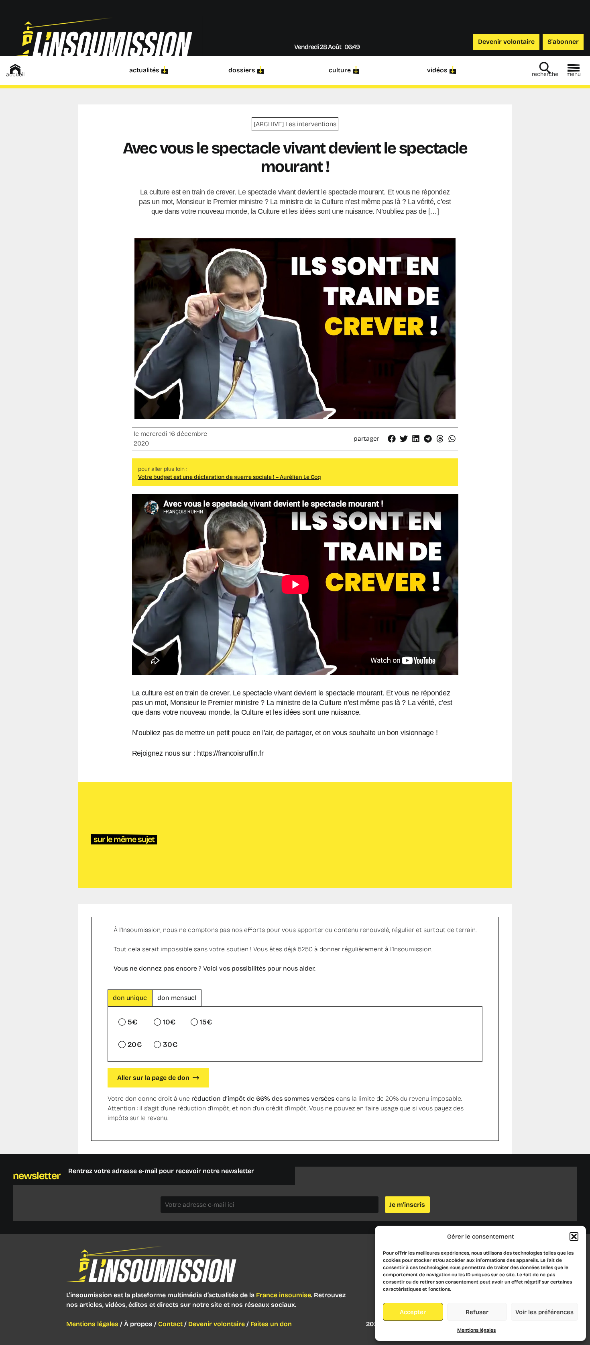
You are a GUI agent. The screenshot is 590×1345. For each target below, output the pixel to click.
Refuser (477, 1312)
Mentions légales (476, 1330)
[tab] (130, 997)
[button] (574, 1237)
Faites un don (271, 1324)
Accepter (413, 1312)
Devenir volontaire (216, 1324)
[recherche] (545, 68)
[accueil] (15, 69)
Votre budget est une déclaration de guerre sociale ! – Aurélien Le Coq (229, 477)
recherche (545, 74)
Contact (170, 1324)
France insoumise (283, 1295)
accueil (15, 74)
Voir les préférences (544, 1312)
